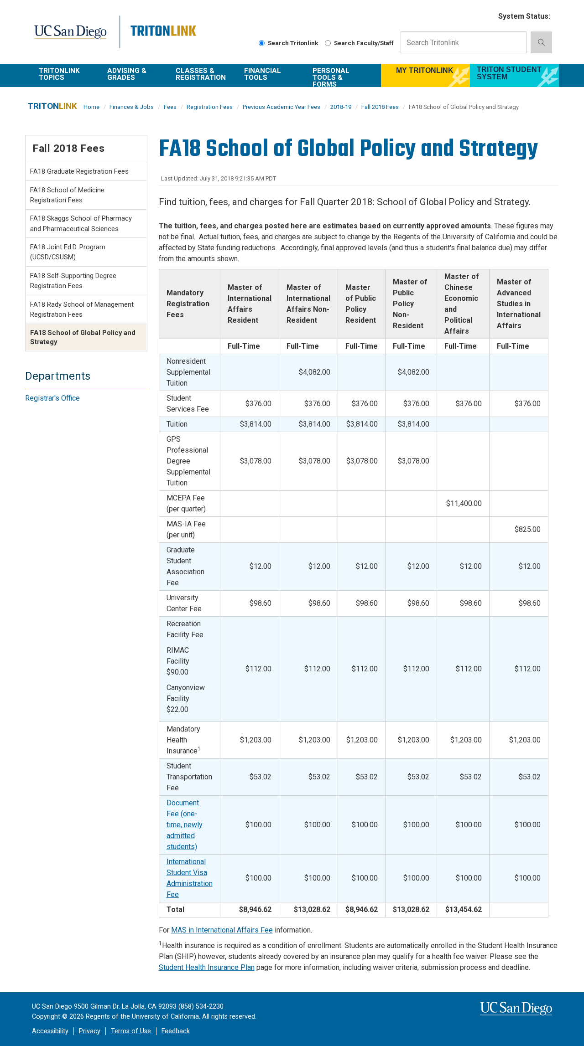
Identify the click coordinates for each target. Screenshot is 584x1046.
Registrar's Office (52, 398)
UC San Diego (76, 37)
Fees (170, 106)
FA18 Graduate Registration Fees (79, 171)
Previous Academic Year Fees (281, 106)
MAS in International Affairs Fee (222, 930)
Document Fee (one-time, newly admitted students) (185, 825)
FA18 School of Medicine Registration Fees (67, 195)
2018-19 (340, 106)
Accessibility (50, 1031)
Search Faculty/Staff (364, 42)
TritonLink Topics (59, 74)
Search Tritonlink (293, 42)
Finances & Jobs (132, 106)
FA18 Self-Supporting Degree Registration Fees (73, 281)
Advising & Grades (126, 74)
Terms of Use (131, 1031)
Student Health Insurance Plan (207, 967)
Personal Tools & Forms (331, 77)
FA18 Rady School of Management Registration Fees (82, 309)
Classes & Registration (201, 74)
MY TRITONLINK (425, 70)
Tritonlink (164, 37)
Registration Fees (210, 106)
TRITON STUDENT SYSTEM (509, 73)
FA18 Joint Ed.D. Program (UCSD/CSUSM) (67, 252)
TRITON (52, 106)
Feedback (176, 1031)
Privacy (89, 1031)
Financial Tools (262, 74)
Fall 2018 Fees (380, 106)
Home (91, 106)
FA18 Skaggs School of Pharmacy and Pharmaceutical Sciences (81, 223)
